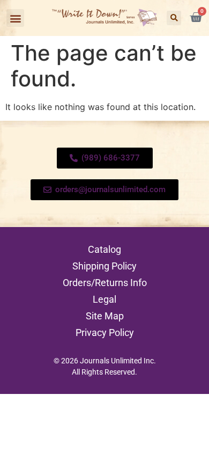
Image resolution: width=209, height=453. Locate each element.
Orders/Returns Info (105, 282)
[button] (15, 18)
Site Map (105, 316)
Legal (104, 299)
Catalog (104, 249)
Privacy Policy (105, 332)
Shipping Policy (104, 266)
